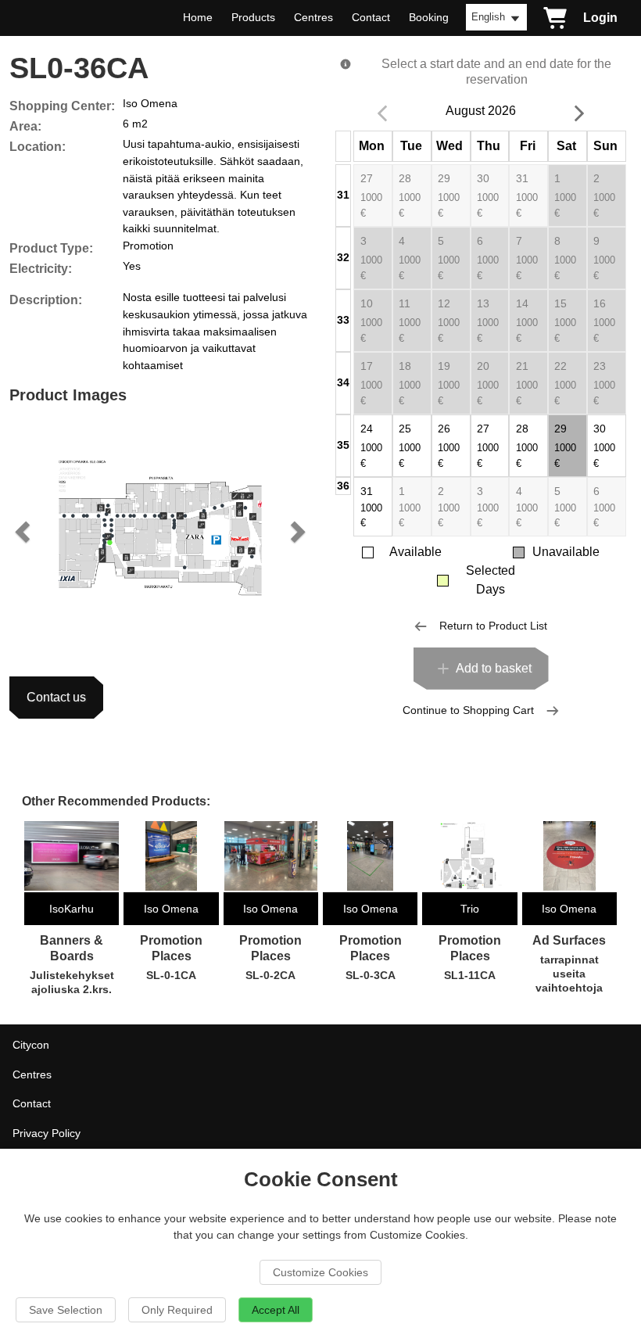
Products (253, 17)
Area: (25, 126)
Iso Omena (171, 908)
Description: (45, 300)
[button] (24, 531)
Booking (429, 17)
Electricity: (40, 268)
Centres (313, 17)
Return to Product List (493, 625)
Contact (371, 17)
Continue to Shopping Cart (468, 710)
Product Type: (51, 248)
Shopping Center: (62, 106)
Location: (37, 146)
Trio (469, 908)
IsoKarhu (71, 908)
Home (198, 17)
